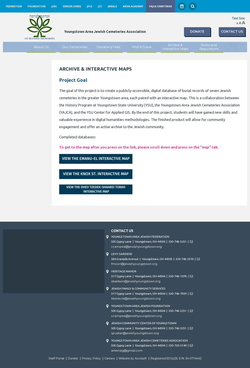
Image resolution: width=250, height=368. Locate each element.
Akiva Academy (133, 6)
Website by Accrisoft (133, 358)
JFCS (89, 6)
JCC (100, 6)
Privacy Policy (91, 358)
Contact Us (232, 31)
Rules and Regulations (208, 47)
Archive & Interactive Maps (175, 47)
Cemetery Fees (108, 47)
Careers (109, 358)
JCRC (54, 6)
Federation (14, 6)
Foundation (37, 6)
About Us (41, 47)
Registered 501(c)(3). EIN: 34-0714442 (176, 358)
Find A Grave (142, 47)
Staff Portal (56, 358)
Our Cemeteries (74, 47)
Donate (197, 31)
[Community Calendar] (182, 6)
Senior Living (72, 6)
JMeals (112, 6)
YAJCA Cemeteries (160, 6)
